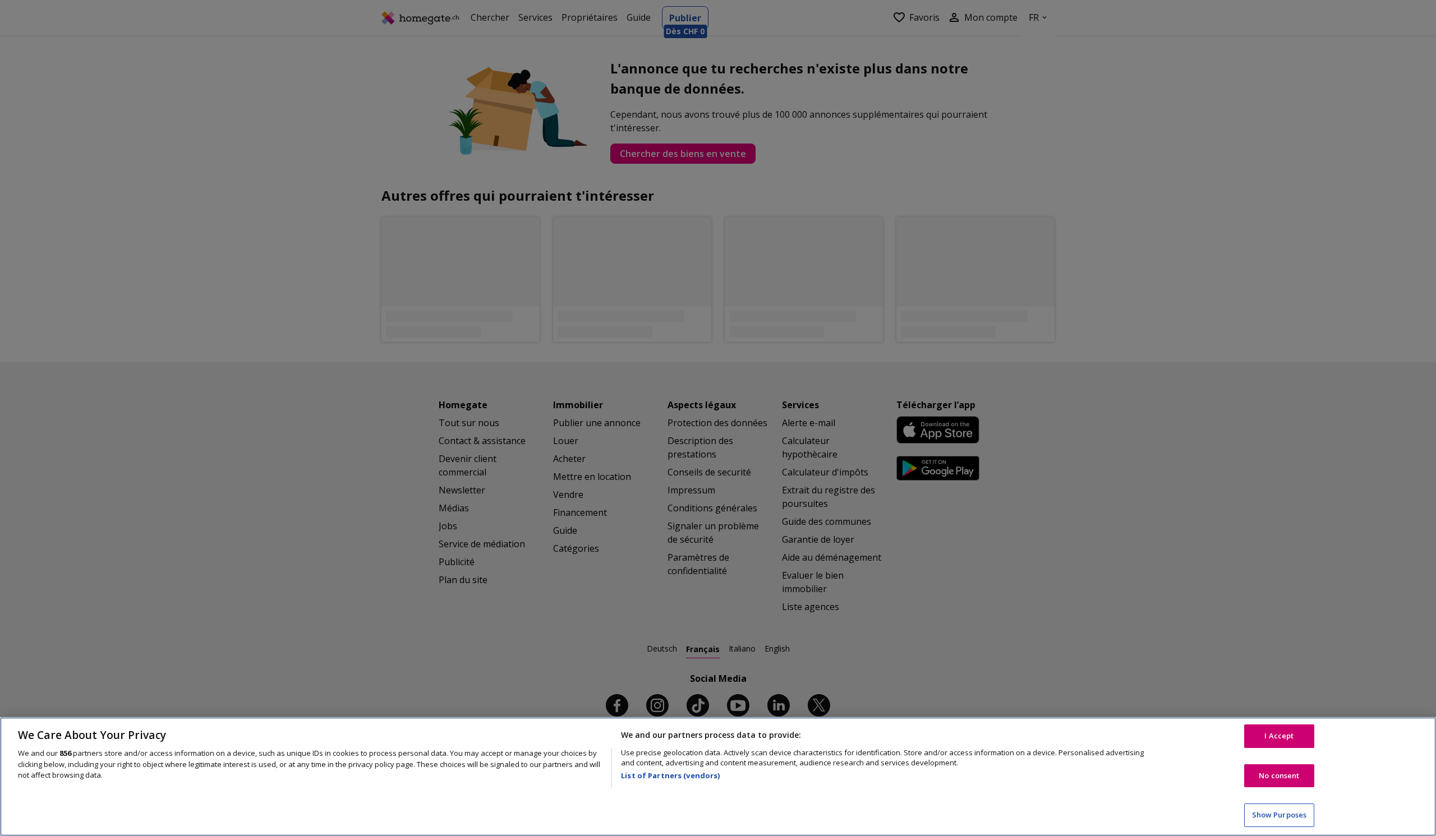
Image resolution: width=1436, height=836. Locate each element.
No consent (1279, 775)
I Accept (1279, 736)
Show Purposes (1279, 815)
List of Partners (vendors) (670, 775)
